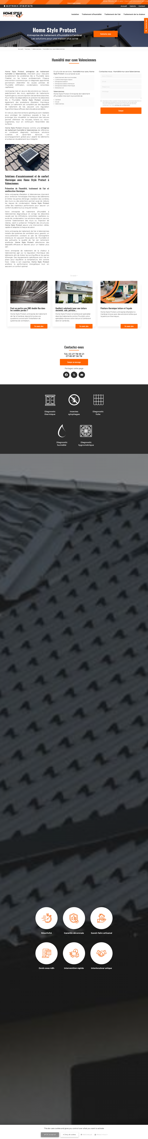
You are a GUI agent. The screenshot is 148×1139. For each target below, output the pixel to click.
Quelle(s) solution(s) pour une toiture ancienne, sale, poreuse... (71, 309)
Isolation (75, 14)
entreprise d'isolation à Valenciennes (25, 194)
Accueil (124, 6)
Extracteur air (59, 88)
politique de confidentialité (122, 105)
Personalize (87, 1134)
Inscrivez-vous (73, 3)
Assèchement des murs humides (65, 77)
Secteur (27, 49)
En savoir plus (38, 326)
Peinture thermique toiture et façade (116, 308)
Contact (142, 6)
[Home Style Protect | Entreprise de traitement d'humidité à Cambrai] (13, 14)
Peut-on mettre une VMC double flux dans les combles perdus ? (27, 309)
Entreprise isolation (61, 81)
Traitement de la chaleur (134, 14)
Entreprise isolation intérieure (64, 83)
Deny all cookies (70, 1134)
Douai (57, 102)
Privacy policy (102, 1134)
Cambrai (58, 99)
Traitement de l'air (112, 14)
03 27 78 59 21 (12, 6)
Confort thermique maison (63, 79)
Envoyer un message (74, 362)
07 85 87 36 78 (26, 6)
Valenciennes (36, 49)
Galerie (133, 6)
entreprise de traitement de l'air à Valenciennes (29, 231)
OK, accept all (51, 1134)
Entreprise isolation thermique (65, 85)
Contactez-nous (105, 34)
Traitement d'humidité (92, 14)
